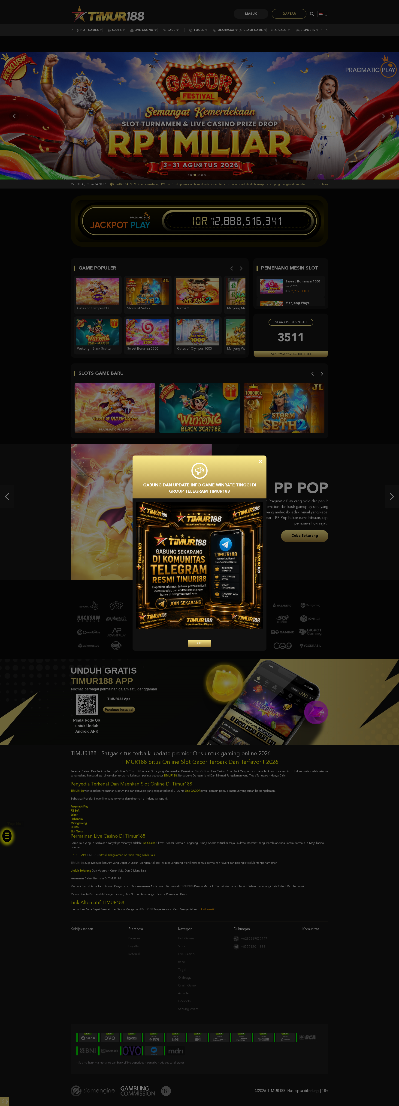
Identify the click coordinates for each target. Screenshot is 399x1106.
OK (199, 643)
